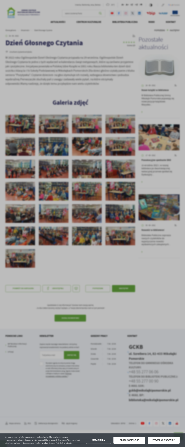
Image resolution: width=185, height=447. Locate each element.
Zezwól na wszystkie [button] (163, 440)
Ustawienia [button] (98, 440)
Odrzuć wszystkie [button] (129, 440)
